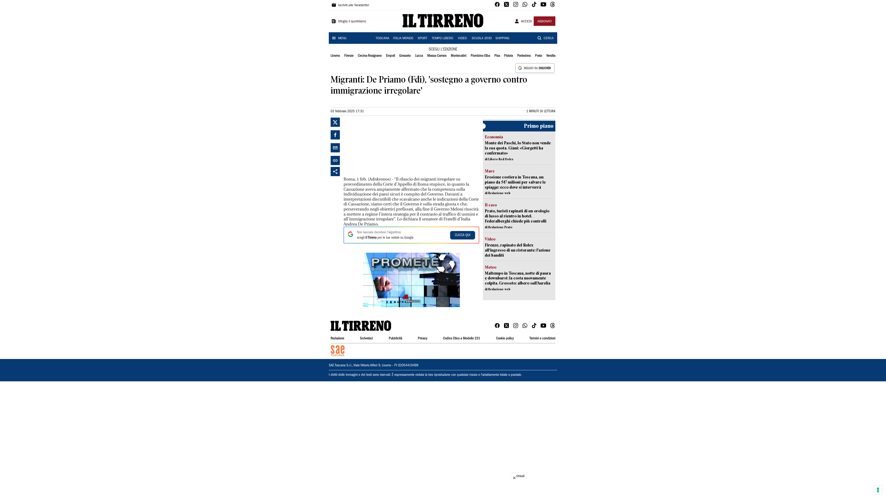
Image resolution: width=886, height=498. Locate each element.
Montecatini (458, 55)
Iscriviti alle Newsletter (353, 5)
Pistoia (508, 55)
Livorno (335, 55)
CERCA (549, 38)
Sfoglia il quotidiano (352, 21)
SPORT (422, 38)
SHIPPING (502, 38)
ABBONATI (544, 21)
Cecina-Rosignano (370, 55)
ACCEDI (526, 21)
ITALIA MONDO (403, 38)
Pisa (497, 55)
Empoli (390, 55)
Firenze (348, 55)
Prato (538, 55)
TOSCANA (382, 38)
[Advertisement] (378, 146)
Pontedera (524, 55)
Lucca (419, 55)
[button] (411, 280)
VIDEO (462, 38)
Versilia (550, 55)
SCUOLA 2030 (482, 38)
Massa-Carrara (436, 55)
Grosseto (405, 55)
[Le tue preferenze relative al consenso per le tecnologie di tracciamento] (878, 490)
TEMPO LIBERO (442, 38)
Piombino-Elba (480, 55)
